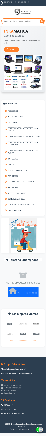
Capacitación (9, 393)
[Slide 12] (22, 340)
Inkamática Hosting (28, 429)
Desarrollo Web (10, 390)
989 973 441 (8, 2)
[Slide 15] (25, 340)
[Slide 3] (23, 89)
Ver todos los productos (27, 293)
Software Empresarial (12, 388)
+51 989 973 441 (23, 2)
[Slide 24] (35, 340)
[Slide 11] (21, 340)
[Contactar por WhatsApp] (39, 429)
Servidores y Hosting (12, 385)
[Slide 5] (30, 89)
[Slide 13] (23, 340)
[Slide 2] (19, 89)
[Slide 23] (34, 340)
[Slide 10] (20, 340)
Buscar (13, 49)
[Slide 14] (24, 340)
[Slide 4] (26, 89)
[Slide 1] (15, 89)
